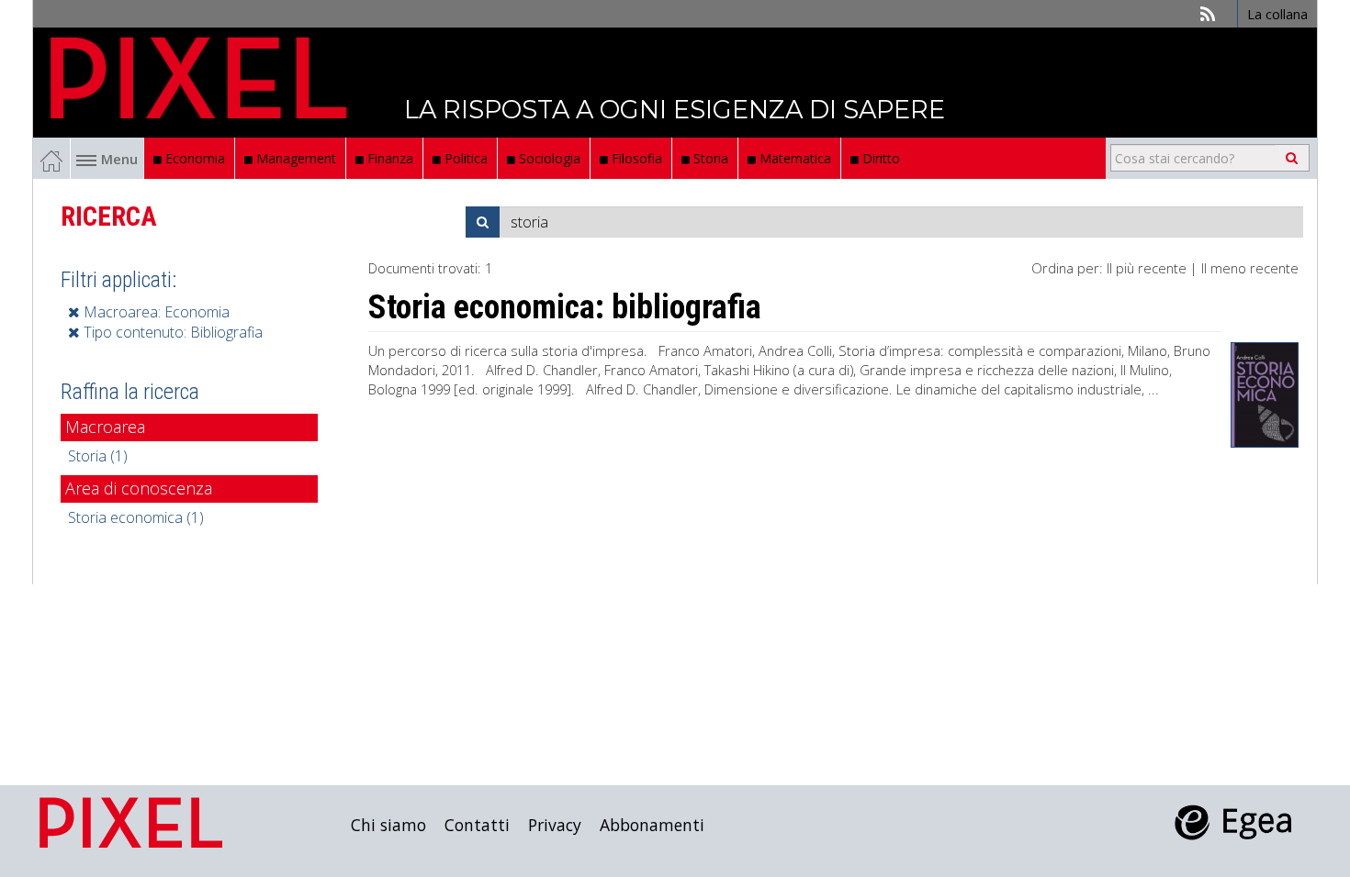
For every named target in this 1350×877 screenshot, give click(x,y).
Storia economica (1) (136, 517)
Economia (193, 158)
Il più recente (1147, 268)
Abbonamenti (652, 825)
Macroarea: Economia (155, 312)
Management (294, 158)
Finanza (388, 158)
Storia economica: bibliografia (564, 307)
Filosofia (635, 158)
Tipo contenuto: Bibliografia (171, 332)
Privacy (554, 825)
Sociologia (547, 158)
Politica (464, 158)
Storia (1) (98, 456)
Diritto (879, 158)
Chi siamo (388, 825)
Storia (709, 158)
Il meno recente (1250, 268)
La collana (1277, 14)
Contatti (477, 825)
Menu (119, 159)
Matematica (793, 158)
